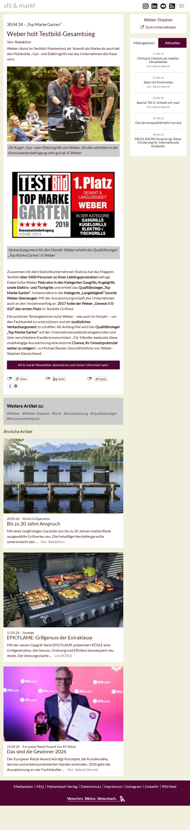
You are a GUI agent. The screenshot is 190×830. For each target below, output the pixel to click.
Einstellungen (16, 386)
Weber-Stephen (37, 413)
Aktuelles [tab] (172, 43)
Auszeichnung (76, 413)
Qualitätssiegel (104, 413)
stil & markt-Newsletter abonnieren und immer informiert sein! (63, 365)
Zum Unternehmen (161, 27)
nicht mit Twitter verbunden (89, 378)
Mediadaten (23, 786)
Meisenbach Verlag (62, 786)
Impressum (113, 786)
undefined (48, 378)
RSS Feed (169, 786)
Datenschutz (91, 786)
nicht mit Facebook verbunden (9, 378)
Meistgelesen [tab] (144, 43)
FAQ (40, 786)
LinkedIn (152, 786)
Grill (57, 413)
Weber (14, 413)
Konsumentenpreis (24, 418)
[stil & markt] (19, 5)
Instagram (133, 786)
